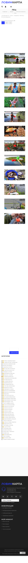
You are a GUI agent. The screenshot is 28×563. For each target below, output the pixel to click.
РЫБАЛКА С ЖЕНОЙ (8, 375)
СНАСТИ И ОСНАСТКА (9, 395)
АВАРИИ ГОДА (6, 433)
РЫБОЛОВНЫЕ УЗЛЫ (8, 401)
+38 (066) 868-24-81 (11, 490)
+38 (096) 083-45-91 (11, 489)
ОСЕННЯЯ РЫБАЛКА (8, 381)
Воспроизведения (5, 17)
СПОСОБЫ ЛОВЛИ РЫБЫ (9, 386)
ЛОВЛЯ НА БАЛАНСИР (9, 406)
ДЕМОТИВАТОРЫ (7, 434)
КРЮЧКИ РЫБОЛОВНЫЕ (9, 415)
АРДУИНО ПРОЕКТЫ (7, 429)
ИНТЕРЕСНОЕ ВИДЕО (7, 365)
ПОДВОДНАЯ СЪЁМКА (9, 389)
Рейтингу (22, 15)
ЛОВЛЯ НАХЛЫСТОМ (8, 412)
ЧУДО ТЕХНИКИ (6, 436)
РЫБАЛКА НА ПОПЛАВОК (9, 392)
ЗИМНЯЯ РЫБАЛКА (8, 382)
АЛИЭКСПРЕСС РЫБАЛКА (8, 431)
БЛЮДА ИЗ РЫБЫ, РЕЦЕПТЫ (10, 422)
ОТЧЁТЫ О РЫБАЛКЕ (7, 420)
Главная (5, 11)
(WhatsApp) (18, 492)
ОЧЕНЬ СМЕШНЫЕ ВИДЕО (9, 360)
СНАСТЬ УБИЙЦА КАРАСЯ (8, 403)
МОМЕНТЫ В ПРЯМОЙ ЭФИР (9, 364)
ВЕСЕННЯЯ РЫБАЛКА (8, 384)
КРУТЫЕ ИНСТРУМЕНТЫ (9, 368)
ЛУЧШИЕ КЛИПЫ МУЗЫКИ (9, 439)
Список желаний (6, 529)
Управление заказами (7, 515)
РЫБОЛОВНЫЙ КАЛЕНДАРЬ (10, 418)
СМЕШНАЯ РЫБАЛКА (8, 376)
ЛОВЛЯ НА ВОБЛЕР (8, 409)
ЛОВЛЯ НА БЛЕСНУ (8, 407)
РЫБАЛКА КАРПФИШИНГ (9, 390)
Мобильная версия (7, 513)
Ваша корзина (5, 526)
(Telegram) (12, 492)
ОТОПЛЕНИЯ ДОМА (7, 428)
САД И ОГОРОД (7, 426)
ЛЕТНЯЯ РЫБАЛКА (20, 11)
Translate (12, 502)
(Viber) (8, 492)
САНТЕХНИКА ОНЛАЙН (8, 425)
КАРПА (11, 2)
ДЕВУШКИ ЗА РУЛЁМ (7, 371)
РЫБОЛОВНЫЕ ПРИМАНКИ (10, 398)
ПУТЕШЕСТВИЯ (7, 437)
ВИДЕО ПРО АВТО (8, 423)
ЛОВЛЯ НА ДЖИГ (8, 411)
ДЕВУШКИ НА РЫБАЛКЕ (9, 373)
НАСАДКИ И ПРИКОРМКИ (9, 397)
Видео (12, 11)
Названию (16, 15)
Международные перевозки (9, 510)
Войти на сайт (5, 521)
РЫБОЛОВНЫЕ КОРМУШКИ (10, 400)
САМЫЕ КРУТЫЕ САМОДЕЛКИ (10, 362)
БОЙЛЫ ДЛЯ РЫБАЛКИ (9, 414)
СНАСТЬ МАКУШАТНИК (9, 404)
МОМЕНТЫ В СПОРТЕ (7, 367)
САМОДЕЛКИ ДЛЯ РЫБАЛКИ (10, 378)
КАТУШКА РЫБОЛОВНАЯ (9, 417)
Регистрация (5, 524)
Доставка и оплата (7, 507)
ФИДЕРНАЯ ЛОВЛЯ (8, 387)
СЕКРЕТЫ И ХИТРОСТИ (9, 370)
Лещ (14, 13)
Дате (11, 15)
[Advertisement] (14, 38)
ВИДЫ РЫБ (6, 393)
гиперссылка (7, 551)
